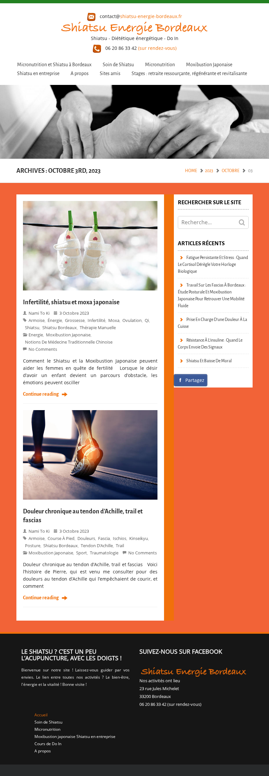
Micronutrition (160, 65)
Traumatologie (104, 553)
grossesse (75, 320)
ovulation (132, 320)
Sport (81, 553)
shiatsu (32, 327)
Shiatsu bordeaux (59, 327)
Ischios (119, 538)
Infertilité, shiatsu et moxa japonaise (71, 302)
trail (120, 545)
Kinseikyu (138, 538)
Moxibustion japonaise (209, 65)
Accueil (41, 715)
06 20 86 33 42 (140, 48)
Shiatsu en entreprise (38, 73)
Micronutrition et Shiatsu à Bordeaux (54, 65)
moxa (113, 320)
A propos (80, 73)
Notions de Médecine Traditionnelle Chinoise (69, 342)
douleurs (86, 538)
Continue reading (41, 394)
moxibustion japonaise (68, 335)
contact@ (140, 16)
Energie (36, 335)
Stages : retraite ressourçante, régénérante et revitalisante (189, 73)
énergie (55, 320)
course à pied (61, 538)
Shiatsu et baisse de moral (209, 361)
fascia (104, 538)
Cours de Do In (47, 743)
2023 (209, 170)
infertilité (96, 320)
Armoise (37, 320)
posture (32, 545)
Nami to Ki (39, 313)
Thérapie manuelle (98, 327)
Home (191, 170)
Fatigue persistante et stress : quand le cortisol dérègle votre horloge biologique (213, 264)
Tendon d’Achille (97, 545)
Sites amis (110, 73)
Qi (147, 320)
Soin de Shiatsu (118, 65)
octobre (230, 170)
